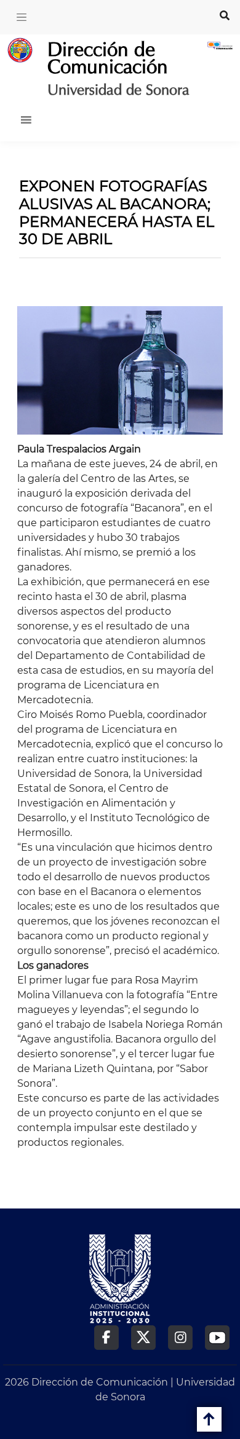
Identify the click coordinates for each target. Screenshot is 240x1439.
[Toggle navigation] (21, 17)
